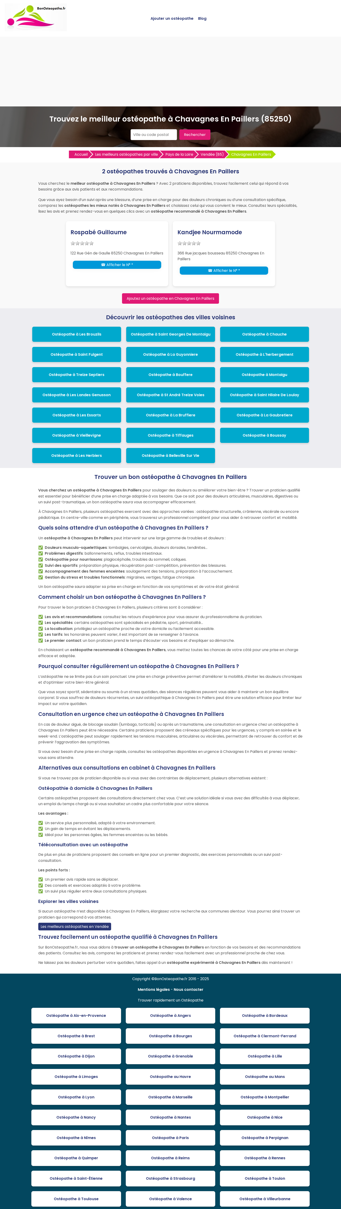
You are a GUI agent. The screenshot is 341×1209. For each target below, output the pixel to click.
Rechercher (195, 134)
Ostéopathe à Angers (170, 1015)
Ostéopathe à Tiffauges (170, 435)
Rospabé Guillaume (99, 232)
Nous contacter (188, 989)
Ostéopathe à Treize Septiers (76, 374)
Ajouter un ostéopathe (172, 18)
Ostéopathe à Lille (265, 1056)
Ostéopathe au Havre (170, 1076)
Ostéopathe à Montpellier (265, 1097)
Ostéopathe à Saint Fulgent (77, 354)
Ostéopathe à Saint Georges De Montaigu (170, 334)
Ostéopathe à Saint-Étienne (76, 1178)
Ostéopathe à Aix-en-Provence (76, 1015)
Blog (202, 18)
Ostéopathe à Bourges (170, 1036)
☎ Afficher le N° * (117, 264)
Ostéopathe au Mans (265, 1076)
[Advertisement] (170, 71)
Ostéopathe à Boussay (264, 435)
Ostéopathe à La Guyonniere (170, 354)
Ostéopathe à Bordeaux (265, 1015)
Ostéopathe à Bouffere (170, 374)
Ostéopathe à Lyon (76, 1097)
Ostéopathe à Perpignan (264, 1137)
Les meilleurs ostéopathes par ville (126, 154)
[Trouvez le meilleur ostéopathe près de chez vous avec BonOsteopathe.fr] (36, 29)
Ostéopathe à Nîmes (76, 1137)
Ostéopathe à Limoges (76, 1076)
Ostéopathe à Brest (76, 1036)
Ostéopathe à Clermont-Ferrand (265, 1036)
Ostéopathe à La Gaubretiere (265, 415)
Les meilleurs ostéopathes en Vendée (75, 926)
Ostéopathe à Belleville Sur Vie (170, 455)
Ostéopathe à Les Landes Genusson (76, 395)
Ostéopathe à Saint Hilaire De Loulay (264, 395)
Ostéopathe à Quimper (76, 1158)
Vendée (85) (212, 154)
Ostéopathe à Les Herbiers (76, 455)
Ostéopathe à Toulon (265, 1178)
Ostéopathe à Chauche (264, 334)
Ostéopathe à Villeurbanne (264, 1199)
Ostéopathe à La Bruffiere (170, 415)
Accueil (81, 154)
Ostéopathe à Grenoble (170, 1056)
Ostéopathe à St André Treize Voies (170, 395)
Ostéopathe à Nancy (76, 1117)
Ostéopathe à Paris (170, 1137)
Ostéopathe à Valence (170, 1199)
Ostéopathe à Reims (170, 1158)
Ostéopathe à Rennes (264, 1158)
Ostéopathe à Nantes (170, 1117)
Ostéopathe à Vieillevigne (76, 435)
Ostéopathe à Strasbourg (170, 1178)
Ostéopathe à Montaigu (264, 374)
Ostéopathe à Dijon (76, 1056)
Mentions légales (154, 989)
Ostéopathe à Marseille (170, 1097)
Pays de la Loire (179, 154)
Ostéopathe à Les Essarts (76, 415)
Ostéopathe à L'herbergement (264, 354)
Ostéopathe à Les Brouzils (76, 334)
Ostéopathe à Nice (265, 1117)
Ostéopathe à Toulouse (76, 1199)
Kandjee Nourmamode (209, 232)
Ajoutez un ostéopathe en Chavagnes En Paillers (170, 298)
